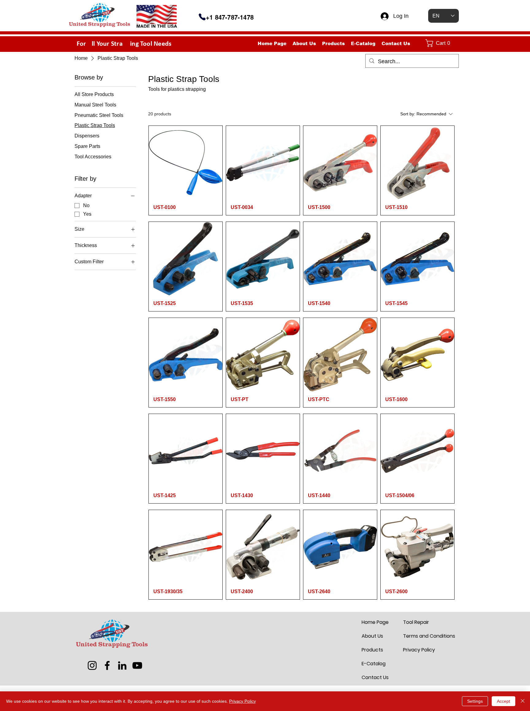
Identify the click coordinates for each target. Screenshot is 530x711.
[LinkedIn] (122, 665)
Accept (503, 701)
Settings (475, 701)
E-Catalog (374, 663)
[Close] (522, 701)
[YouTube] (137, 665)
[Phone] (202, 17)
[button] (440, 43)
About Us (372, 636)
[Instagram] (92, 665)
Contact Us (375, 677)
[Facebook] (107, 665)
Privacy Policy (417, 649)
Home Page (375, 622)
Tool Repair (416, 622)
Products (372, 649)
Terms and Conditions (417, 636)
